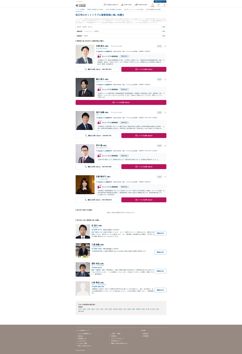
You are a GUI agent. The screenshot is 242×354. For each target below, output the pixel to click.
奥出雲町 (115, 309)
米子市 (100, 229)
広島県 (95, 248)
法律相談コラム (82, 338)
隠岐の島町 (101, 286)
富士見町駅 (108, 229)
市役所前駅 (108, 248)
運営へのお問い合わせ (84, 346)
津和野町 (138, 309)
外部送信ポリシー (116, 341)
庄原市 (100, 248)
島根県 (95, 286)
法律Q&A (80, 336)
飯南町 (120, 309)
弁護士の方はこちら (160, 1)
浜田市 (84, 309)
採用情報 (145, 336)
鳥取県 (95, 229)
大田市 (97, 309)
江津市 (106, 309)
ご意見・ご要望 (115, 333)
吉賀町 (143, 309)
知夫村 (157, 309)
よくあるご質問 (82, 343)
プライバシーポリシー (117, 338)
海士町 (147, 309)
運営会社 (145, 333)
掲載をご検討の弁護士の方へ (119, 343)
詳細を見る (160, 233)
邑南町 (133, 309)
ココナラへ (80, 1)
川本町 (124, 309)
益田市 (93, 309)
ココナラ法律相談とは (84, 333)
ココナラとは (82, 341)
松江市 (100, 51)
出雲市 (88, 309)
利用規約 (113, 336)
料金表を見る (124, 56)
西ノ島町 (152, 309)
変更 (163, 27)
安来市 (102, 309)
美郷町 (129, 309)
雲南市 (110, 309)
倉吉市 (100, 267)
